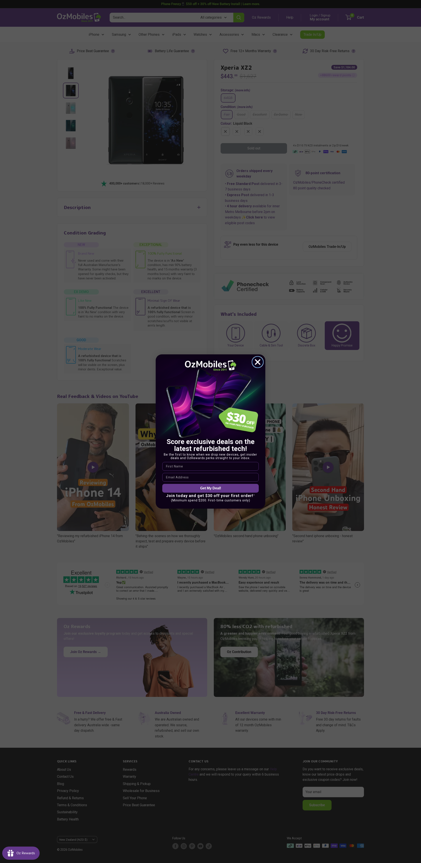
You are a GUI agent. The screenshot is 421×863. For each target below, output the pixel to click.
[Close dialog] (257, 362)
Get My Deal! (210, 488)
